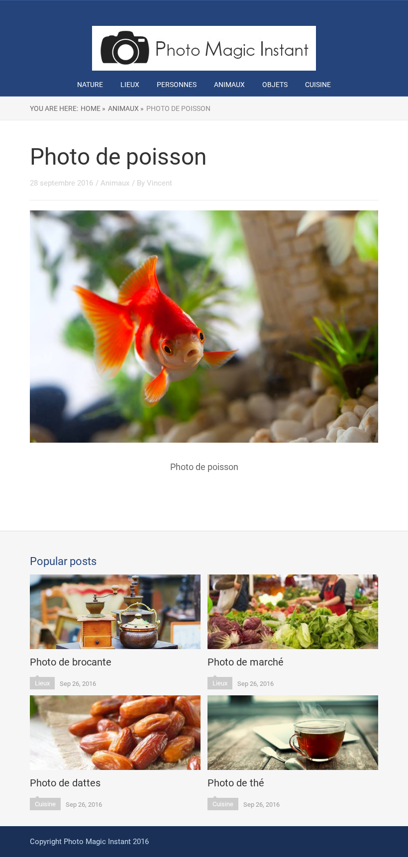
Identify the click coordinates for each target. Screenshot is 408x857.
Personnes (177, 85)
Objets (275, 85)
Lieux (129, 85)
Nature (90, 85)
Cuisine (318, 85)
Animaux (229, 85)
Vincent (159, 183)
